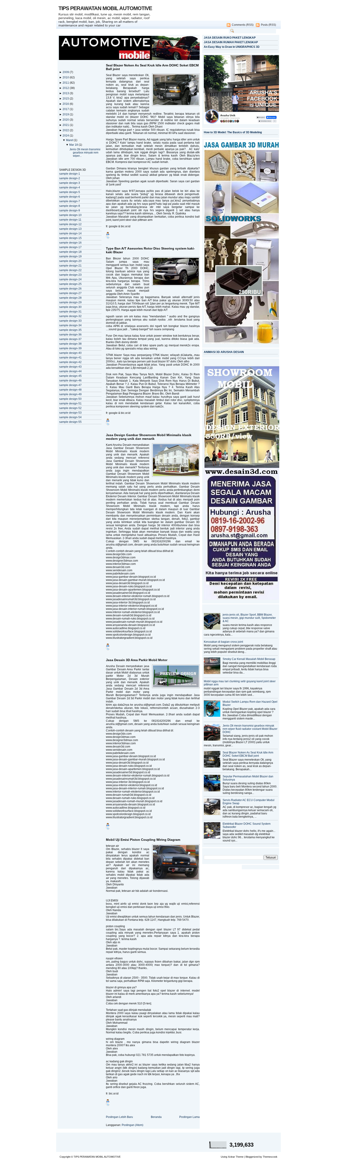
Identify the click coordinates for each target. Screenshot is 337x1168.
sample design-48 (70, 389)
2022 (66, 130)
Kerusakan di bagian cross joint (223, 641)
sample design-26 (70, 288)
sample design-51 (70, 403)
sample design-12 (70, 224)
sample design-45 (70, 376)
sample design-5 (69, 192)
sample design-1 (69, 173)
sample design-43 (70, 366)
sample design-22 (70, 270)
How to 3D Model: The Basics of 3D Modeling (233, 132)
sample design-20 (70, 261)
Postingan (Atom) (132, 1125)
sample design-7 (69, 201)
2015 (66, 98)
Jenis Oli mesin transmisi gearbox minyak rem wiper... (84, 152)
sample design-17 (70, 247)
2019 (66, 114)
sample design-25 (70, 284)
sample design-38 (70, 343)
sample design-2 (69, 178)
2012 (66, 88)
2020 (66, 119)
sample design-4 (69, 187)
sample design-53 (70, 412)
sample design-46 (70, 380)
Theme (239, 1156)
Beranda (156, 1117)
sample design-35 (70, 330)
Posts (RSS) (268, 24)
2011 (66, 82)
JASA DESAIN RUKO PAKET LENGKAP (230, 37)
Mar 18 (74, 144)
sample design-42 (70, 362)
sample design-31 (70, 311)
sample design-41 (70, 357)
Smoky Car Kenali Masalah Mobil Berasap (249, 659)
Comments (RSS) (243, 24)
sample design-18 (70, 251)
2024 (66, 135)
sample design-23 (70, 274)
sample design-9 (69, 210)
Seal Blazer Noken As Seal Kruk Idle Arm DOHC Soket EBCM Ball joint (152, 67)
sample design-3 (69, 183)
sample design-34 (70, 325)
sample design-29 (70, 302)
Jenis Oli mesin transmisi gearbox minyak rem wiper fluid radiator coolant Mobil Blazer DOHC (250, 729)
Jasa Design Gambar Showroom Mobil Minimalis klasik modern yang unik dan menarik (148, 436)
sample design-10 (70, 215)
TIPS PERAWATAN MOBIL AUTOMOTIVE (105, 8)
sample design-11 (70, 219)
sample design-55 (70, 421)
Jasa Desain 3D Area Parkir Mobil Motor (136, 660)
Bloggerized (252, 1156)
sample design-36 (70, 334)
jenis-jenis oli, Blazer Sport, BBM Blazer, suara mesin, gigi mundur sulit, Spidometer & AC (249, 618)
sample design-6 (69, 196)
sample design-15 (70, 238)
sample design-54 (70, 417)
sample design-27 (70, 293)
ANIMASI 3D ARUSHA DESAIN (224, 352)
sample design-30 (70, 307)
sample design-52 (70, 408)
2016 (66, 103)
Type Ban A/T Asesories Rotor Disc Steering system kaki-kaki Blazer (150, 250)
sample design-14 (70, 233)
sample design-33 (70, 320)
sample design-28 (70, 297)
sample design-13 (70, 228)
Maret (70, 140)
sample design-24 (70, 279)
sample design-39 (70, 348)
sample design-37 (70, 339)
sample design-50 (70, 399)
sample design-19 (70, 256)
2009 (66, 72)
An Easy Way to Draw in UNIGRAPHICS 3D (232, 46)
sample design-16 (70, 242)
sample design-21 (70, 265)
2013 (66, 93)
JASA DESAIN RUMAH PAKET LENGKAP (231, 42)
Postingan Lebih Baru (119, 1117)
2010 (66, 77)
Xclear (231, 1156)
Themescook (270, 1156)
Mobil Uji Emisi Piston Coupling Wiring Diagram (143, 839)
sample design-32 (70, 316)
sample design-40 (70, 353)
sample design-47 (70, 385)
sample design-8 (69, 205)
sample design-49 (70, 394)
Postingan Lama (189, 1117)
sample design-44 (70, 371)
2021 (66, 125)
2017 (66, 109)
